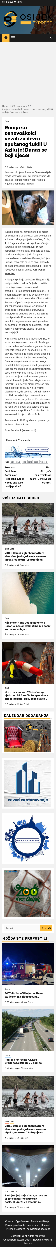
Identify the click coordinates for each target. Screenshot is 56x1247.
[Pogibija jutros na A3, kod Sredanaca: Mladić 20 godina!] (28, 1030)
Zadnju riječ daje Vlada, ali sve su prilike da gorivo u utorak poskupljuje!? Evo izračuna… (26, 1199)
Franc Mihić (24, 565)
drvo (18, 462)
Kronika (8, 989)
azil (12, 462)
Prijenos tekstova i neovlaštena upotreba (28, 1228)
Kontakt (45, 1225)
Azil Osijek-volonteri (17, 243)
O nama (9, 1221)
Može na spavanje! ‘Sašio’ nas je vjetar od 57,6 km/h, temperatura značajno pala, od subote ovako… (26, 695)
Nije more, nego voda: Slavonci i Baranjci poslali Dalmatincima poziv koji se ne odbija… (28, 626)
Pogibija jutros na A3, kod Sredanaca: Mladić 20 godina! (23, 1061)
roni (30, 462)
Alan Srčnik (27, 167)
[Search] (51, 38)
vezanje (43, 462)
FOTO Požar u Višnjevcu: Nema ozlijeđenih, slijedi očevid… (24, 995)
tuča (36, 462)
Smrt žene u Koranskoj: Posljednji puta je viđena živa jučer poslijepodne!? (14, 477)
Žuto (12, 549)
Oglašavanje (22, 1221)
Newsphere (39, 1239)
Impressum (33, 1225)
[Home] (6, 38)
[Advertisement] (28, 71)
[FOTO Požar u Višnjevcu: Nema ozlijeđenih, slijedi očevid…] (28, 964)
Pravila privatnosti (15, 1225)
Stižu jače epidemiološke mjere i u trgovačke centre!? (40, 475)
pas (24, 462)
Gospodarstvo (11, 1191)
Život (7, 121)
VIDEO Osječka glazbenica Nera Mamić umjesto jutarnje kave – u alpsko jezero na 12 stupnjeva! (25, 556)
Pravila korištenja (40, 1221)
